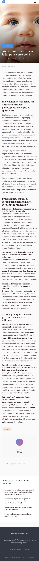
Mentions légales (15, 549)
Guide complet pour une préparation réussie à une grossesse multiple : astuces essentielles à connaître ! (19, 501)
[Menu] (35, 1)
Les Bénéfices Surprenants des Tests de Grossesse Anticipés (18, 508)
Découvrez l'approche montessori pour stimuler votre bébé (18, 515)
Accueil (4, 66)
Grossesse (7, 46)
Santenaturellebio (19, 533)
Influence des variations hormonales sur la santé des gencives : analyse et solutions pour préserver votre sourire (19, 492)
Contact (26, 549)
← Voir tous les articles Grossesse (14, 464)
